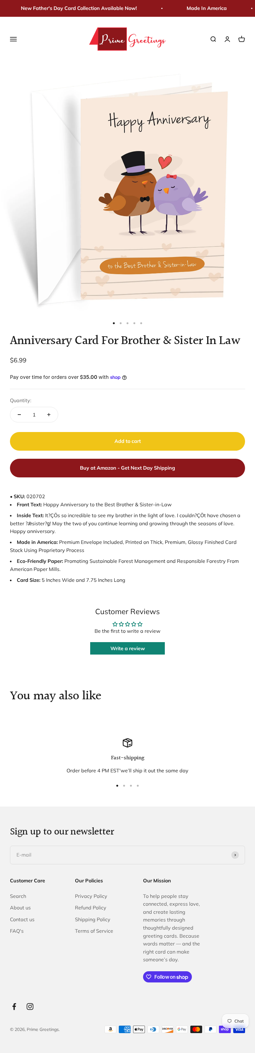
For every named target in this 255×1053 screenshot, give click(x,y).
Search (18, 896)
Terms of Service (94, 931)
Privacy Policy (91, 896)
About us (20, 907)
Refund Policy (90, 907)
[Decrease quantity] (19, 414)
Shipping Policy (92, 919)
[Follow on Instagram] (30, 1006)
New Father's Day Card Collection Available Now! (75, 8)
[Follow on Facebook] (14, 1006)
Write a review (127, 648)
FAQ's (17, 931)
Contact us (22, 919)
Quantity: (20, 400)
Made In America (203, 8)
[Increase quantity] (49, 414)
